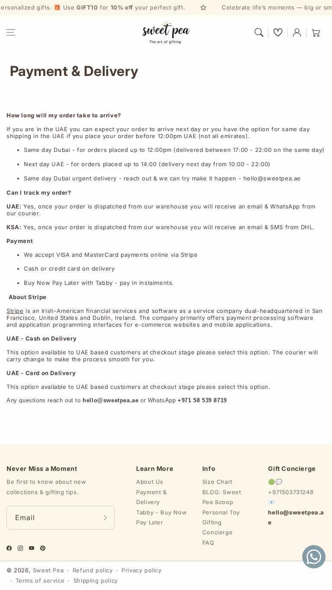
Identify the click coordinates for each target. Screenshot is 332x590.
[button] (10, 32)
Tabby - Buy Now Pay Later (161, 517)
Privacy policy (141, 570)
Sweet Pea (48, 570)
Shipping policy (95, 580)
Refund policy (93, 570)
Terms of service (40, 580)
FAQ (208, 542)
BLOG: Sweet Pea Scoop (221, 497)
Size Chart (217, 481)
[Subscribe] (105, 518)
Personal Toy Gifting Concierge (221, 522)
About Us (149, 481)
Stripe (15, 310)
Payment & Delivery (151, 497)
